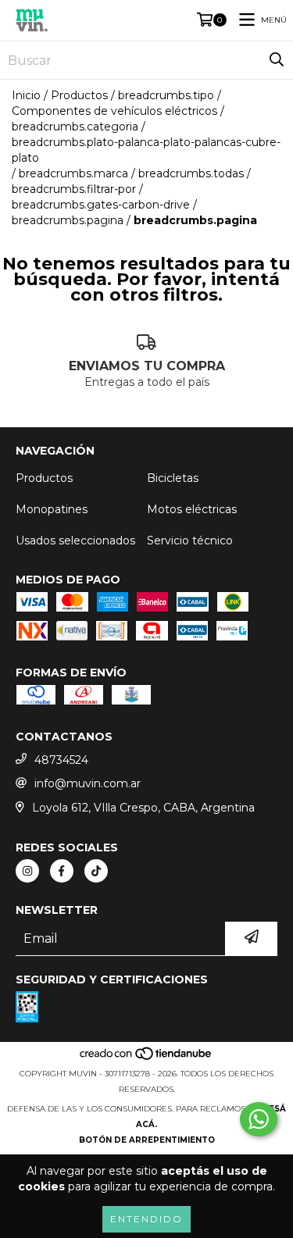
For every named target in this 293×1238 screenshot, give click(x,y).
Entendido (146, 1219)
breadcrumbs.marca (73, 173)
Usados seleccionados (75, 540)
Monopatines (52, 509)
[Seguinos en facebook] (61, 871)
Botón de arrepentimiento (147, 1140)
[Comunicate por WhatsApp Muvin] (258, 1119)
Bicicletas (172, 478)
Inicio (26, 95)
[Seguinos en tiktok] (96, 871)
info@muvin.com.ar (87, 783)
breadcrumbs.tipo (166, 95)
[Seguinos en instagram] (27, 871)
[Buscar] (276, 60)
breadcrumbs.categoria (75, 127)
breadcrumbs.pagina (67, 220)
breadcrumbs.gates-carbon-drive (101, 205)
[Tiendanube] (146, 1058)
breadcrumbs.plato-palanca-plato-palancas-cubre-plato (146, 150)
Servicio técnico (190, 540)
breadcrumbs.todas (191, 173)
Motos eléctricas (192, 509)
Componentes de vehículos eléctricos (114, 111)
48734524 (61, 760)
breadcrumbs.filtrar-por (74, 189)
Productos (79, 95)
